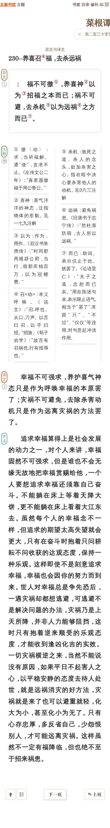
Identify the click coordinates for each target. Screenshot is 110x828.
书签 (76, 4)
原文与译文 (55, 49)
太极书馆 (8, 4)
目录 (85, 4)
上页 (95, 794)
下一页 (55, 794)
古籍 (21, 4)
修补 (94, 4)
